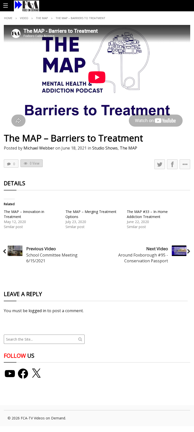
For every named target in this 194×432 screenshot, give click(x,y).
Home (8, 18)
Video (24, 18)
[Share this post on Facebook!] (172, 164)
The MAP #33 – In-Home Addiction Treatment (147, 214)
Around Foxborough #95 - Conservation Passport (143, 257)
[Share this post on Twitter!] (159, 164)
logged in (37, 310)
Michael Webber (38, 148)
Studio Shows (105, 148)
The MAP (42, 18)
